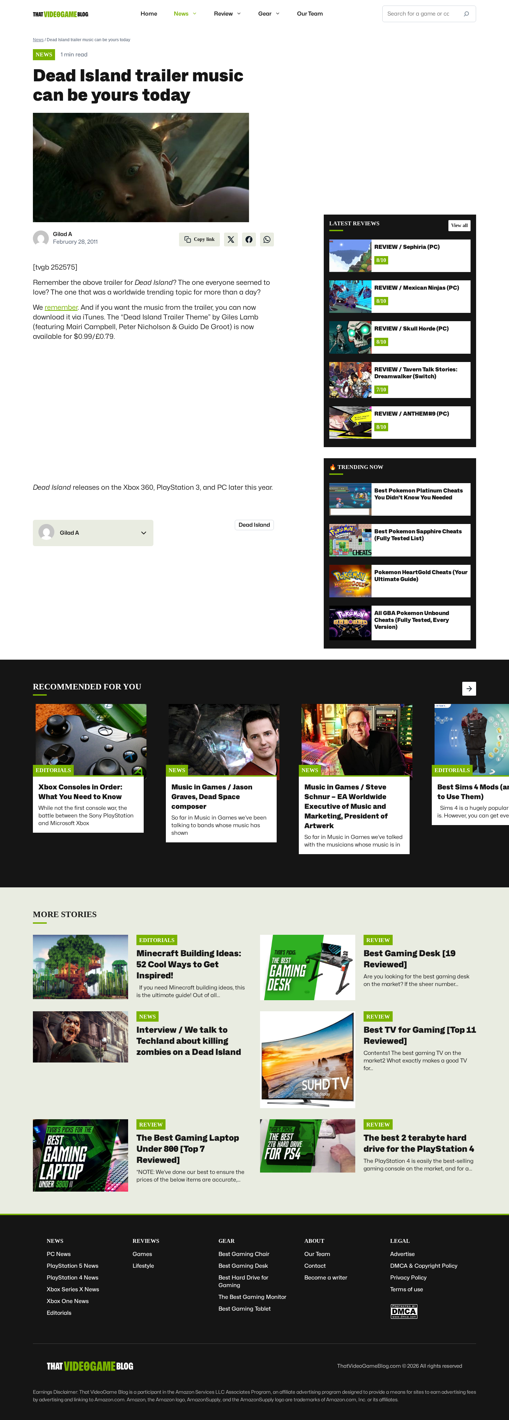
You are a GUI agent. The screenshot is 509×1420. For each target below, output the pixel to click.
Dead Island (254, 525)
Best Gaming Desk (243, 1266)
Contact (315, 1266)
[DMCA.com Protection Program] (404, 1317)
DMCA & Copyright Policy (423, 1266)
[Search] (466, 14)
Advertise (402, 1254)
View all (459, 225)
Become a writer (325, 1277)
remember (61, 307)
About (314, 1241)
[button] (93, 533)
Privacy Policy (408, 1277)
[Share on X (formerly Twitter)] (231, 239)
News (181, 13)
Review (223, 13)
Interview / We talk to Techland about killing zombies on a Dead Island (188, 1041)
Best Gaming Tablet (244, 1308)
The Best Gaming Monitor (252, 1297)
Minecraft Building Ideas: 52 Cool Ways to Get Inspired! (188, 964)
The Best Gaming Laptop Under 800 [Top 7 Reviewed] (187, 1149)
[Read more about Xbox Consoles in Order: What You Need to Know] (91, 742)
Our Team (310, 13)
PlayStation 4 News (72, 1277)
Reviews (146, 1241)
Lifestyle (143, 1266)
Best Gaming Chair (243, 1254)
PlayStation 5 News (72, 1266)
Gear (264, 13)
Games (142, 1254)
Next (469, 689)
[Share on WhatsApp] (267, 239)
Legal (400, 1241)
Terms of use (406, 1289)
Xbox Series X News (73, 1289)
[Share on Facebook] (249, 239)
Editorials (53, 770)
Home (149, 13)
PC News (59, 1254)
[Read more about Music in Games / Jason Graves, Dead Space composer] (224, 742)
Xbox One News (68, 1301)
